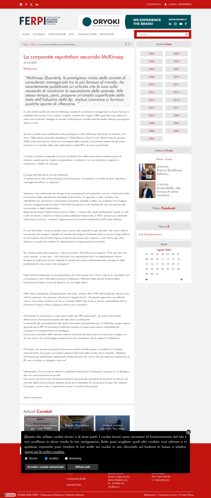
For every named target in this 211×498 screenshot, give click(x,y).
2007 (176, 123)
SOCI (72, 34)
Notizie (159, 159)
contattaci (153, 4)
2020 (151, 76)
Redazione (149, 494)
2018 (151, 84)
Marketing (75, 458)
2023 (176, 61)
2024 (151, 61)
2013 (176, 99)
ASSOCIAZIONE (57, 34)
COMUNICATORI (87, 34)
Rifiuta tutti (82, 466)
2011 (176, 107)
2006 (151, 130)
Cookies (9, 494)
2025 (176, 53)
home (25, 34)
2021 (176, 69)
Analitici (54, 458)
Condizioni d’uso (167, 494)
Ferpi (25, 44)
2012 (151, 107)
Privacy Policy (186, 494)
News (33, 44)
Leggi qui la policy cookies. (45, 452)
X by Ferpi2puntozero (150, 234)
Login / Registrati (179, 4)
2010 (151, 115)
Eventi (169, 159)
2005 (176, 130)
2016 (151, 92)
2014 (151, 99)
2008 (151, 123)
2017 (176, 84)
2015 (176, 92)
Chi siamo (38, 34)
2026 (151, 53)
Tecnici (33, 458)
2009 (176, 115)
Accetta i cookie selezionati (45, 466)
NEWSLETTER (107, 34)
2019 (176, 76)
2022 (151, 69)
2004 (151, 138)
